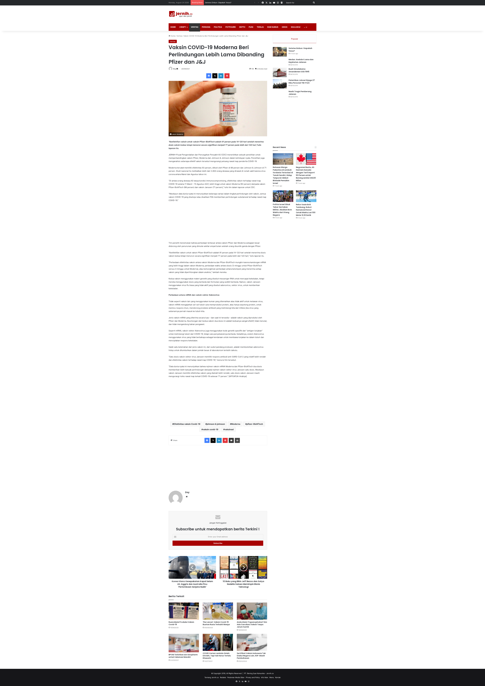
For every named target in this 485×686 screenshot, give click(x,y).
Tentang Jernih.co (211, 677)
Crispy (182, 27)
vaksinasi (229, 429)
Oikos (284, 27)
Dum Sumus (272, 27)
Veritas (194, 27)
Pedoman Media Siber (236, 677)
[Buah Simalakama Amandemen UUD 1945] (280, 72)
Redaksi (223, 677)
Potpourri (230, 27)
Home (173, 27)
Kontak (278, 677)
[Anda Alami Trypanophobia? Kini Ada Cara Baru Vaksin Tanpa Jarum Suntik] (252, 611)
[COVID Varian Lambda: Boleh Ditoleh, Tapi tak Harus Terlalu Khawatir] (218, 642)
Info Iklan (264, 677)
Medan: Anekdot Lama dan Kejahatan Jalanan (301, 60)
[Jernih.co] (181, 14)
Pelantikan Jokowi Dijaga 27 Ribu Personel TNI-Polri (302, 81)
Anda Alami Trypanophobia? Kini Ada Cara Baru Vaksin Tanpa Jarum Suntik (252, 624)
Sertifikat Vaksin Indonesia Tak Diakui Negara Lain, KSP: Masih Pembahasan (251, 655)
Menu (271, 677)
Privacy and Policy (253, 677)
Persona (206, 27)
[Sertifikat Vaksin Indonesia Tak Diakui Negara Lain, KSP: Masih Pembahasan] (252, 642)
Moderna (235, 424)
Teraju (260, 27)
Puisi (251, 27)
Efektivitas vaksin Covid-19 (187, 424)
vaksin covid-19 (210, 429)
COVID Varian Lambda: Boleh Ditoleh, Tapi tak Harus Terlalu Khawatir (217, 655)
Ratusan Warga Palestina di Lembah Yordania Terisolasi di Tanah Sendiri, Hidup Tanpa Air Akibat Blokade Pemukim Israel (283, 175)
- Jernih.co (269, 673)
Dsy (174, 69)
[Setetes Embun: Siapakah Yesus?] (280, 51)
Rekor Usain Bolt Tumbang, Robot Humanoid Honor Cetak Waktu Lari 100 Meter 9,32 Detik (305, 209)
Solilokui (295, 27)
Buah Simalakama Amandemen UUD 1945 (299, 70)
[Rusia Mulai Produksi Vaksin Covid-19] (184, 611)
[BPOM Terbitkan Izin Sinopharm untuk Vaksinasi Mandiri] (184, 643)
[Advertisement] (268, 13)
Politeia (218, 27)
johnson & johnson (216, 424)
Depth (242, 27)
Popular (294, 39)
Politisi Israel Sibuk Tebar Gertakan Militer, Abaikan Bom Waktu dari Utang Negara (282, 209)
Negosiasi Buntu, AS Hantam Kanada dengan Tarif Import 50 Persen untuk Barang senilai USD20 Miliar (306, 174)
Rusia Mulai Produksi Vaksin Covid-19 (181, 623)
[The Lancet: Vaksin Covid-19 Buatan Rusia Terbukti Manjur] (218, 611)
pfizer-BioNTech (255, 424)
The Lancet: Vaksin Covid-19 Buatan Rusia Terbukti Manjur (216, 623)
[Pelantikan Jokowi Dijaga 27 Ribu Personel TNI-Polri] (280, 83)
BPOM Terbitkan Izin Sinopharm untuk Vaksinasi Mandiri (183, 655)
